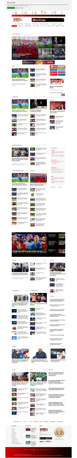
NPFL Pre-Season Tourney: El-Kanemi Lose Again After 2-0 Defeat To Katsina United (40, 204)
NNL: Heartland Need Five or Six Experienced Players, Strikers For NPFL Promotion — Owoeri (41, 209)
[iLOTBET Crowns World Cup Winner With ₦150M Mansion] (59, 354)
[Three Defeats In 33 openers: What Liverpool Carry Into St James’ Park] (20, 267)
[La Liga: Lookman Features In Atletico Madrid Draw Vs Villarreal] (45, 42)
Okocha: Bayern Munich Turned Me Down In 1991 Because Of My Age (57, 325)
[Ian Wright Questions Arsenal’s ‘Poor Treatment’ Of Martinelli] (32, 129)
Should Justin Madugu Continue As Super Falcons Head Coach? (52, 235)
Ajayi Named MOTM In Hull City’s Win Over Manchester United (22, 218)
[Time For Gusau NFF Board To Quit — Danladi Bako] (32, 264)
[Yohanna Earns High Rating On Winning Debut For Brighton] (58, 54)
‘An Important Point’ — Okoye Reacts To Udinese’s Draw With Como (22, 208)
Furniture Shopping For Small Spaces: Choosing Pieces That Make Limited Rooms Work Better (56, 404)
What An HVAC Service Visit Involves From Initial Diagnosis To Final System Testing (56, 412)
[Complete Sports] (17, 20)
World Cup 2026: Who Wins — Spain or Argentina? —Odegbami (41, 409)
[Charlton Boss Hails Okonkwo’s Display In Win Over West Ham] (32, 80)
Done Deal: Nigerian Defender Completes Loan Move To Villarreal (57, 321)
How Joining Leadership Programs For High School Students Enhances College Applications (56, 382)
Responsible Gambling (15, 442)
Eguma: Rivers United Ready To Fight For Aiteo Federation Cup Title (58, 162)
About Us (13, 428)
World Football (35, 23)
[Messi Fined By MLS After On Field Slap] (32, 134)
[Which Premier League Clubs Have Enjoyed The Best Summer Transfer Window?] (32, 278)
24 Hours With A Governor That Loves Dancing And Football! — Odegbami (41, 399)
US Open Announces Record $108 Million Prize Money (41, 323)
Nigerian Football (20, 23)
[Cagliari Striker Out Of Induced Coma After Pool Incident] (52, 291)
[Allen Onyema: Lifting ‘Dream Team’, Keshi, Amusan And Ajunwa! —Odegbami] (38, 376)
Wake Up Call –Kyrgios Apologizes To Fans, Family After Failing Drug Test (41, 328)
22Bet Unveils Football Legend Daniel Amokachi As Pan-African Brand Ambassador (20, 361)
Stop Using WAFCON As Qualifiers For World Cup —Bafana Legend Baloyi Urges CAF (41, 149)
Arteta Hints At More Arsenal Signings (57, 335)
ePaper (22, 15)
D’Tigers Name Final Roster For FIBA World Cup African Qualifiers (41, 332)
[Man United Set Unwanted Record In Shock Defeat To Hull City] (32, 125)
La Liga (31, 421)
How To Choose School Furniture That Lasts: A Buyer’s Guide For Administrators (56, 374)
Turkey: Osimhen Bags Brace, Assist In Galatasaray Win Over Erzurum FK (57, 169)
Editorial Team (14, 433)
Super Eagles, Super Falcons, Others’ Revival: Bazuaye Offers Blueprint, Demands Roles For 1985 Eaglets (41, 163)
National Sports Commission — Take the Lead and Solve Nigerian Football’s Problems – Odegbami (41, 389)
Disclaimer (13, 435)
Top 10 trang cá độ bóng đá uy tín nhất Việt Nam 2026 (22, 394)
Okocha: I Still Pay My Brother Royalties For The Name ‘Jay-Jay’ (41, 158)
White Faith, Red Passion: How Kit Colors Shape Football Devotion (56, 389)
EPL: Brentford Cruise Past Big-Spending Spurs (22, 124)
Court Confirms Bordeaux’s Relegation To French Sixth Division (21, 120)
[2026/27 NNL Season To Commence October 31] (32, 195)
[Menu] (13, 24)
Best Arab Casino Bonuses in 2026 (23, 411)
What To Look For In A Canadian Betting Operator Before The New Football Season (22, 403)
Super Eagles (16, 421)
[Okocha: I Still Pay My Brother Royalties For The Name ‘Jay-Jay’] (32, 159)
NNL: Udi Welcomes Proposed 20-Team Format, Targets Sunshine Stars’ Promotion (41, 214)
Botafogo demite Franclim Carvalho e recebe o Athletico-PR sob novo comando (20, 384)
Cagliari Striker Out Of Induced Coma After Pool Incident (59, 290)
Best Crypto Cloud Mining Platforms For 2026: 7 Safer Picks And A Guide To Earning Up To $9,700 (22, 311)
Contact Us (13, 429)
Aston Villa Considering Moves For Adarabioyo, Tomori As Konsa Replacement (59, 122)
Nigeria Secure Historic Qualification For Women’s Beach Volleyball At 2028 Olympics (41, 313)
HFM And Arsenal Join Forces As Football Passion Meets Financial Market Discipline (22, 327)
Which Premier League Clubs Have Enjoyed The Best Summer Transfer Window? (41, 278)
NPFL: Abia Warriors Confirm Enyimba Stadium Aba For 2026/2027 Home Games (40, 224)
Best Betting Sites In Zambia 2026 (22, 397)
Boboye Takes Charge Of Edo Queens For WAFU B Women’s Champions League (40, 219)
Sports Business (52, 421)
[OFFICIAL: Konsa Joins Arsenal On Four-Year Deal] (57, 105)
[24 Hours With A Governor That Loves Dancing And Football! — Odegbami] (32, 400)
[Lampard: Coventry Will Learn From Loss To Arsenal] (14, 134)
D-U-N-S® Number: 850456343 (16, 443)
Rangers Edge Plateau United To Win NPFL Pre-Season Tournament (22, 55)
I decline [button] (12, 7)
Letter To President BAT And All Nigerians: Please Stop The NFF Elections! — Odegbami (41, 394)
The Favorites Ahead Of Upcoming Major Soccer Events (41, 268)
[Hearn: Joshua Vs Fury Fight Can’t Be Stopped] (38, 297)
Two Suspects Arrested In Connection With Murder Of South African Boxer (57, 274)
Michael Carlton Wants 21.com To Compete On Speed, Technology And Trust (39, 361)
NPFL (21, 421)
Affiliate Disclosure (15, 440)
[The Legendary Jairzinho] (32, 274)
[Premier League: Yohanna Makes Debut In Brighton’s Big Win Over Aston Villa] (32, 75)
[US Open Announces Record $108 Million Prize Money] (32, 323)
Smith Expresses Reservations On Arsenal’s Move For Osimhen (56, 344)
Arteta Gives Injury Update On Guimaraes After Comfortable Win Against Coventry (22, 129)
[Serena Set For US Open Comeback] (32, 309)
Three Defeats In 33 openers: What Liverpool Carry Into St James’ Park (20, 274)
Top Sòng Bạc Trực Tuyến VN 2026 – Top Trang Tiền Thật (22, 408)
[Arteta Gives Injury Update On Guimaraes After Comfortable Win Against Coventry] (14, 129)
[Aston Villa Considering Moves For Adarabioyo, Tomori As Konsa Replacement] (52, 122)
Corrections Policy (14, 439)
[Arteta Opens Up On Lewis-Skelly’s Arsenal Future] (52, 117)
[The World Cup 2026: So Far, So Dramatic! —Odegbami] (32, 414)
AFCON (24, 421)
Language (60, 23)
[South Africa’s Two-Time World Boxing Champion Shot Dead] (52, 279)
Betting (14, 15)
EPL (27, 421)
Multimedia (55, 23)
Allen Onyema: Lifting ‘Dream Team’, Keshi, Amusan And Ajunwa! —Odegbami (38, 384)
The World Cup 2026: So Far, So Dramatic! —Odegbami (41, 413)
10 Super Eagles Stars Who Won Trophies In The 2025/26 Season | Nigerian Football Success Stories (52, 243)
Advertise (13, 430)
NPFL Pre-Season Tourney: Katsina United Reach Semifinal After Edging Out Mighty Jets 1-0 (41, 199)
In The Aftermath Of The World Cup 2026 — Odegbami (41, 404)
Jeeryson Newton (54, 160)
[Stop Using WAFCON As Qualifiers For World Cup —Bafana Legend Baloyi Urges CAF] (32, 149)
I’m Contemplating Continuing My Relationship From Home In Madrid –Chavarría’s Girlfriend (59, 285)
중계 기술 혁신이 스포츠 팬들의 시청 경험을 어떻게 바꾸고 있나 (22, 389)
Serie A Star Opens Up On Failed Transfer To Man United (59, 127)
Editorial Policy (14, 438)
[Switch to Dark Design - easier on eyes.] (62, 15)
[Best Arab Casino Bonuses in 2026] (14, 413)
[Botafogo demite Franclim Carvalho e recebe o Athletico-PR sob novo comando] (20, 376)
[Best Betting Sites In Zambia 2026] (14, 399)
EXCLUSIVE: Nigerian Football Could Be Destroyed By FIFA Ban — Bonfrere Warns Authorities (41, 120)
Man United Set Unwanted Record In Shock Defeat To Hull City (41, 124)
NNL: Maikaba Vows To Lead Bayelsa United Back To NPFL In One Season (45, 56)
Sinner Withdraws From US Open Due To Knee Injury (41, 318)
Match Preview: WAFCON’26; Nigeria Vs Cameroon (52, 250)
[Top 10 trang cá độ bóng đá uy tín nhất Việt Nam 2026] (14, 394)
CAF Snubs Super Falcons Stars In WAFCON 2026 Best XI (41, 154)
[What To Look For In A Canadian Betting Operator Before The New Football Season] (14, 403)
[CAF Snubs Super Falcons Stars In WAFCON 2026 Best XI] (32, 154)
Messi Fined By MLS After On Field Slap (41, 133)
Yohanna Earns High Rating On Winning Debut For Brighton (58, 57)
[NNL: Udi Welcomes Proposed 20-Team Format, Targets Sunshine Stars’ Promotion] (32, 214)
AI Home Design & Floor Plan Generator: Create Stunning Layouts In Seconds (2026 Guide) (22, 332)
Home (15, 23)
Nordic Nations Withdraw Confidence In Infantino (57, 45)
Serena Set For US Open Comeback (39, 309)
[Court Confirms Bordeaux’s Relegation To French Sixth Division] (14, 120)
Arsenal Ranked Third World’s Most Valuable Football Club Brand (56, 339)
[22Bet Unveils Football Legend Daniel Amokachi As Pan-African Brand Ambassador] (21, 354)
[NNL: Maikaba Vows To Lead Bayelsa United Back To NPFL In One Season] (45, 54)
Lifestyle (40, 421)
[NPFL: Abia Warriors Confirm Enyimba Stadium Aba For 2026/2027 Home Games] (32, 225)
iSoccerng (46, 421)
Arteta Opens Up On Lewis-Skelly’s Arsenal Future (59, 116)
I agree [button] (9, 7)
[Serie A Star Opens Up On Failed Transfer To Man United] (52, 127)
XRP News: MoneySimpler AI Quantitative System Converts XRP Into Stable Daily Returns (22, 322)
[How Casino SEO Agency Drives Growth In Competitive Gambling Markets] (14, 338)
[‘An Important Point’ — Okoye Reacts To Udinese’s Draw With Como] (14, 208)
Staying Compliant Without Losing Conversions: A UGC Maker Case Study (20, 305)
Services (18, 15)
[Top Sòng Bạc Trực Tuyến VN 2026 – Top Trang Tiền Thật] (14, 408)
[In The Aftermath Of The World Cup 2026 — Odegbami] (32, 405)
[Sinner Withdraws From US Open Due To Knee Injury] (32, 319)
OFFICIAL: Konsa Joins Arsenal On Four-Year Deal (57, 112)
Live (50, 23)
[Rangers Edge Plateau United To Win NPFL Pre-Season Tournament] (25, 48)
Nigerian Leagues (28, 23)
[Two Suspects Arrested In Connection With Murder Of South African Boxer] (57, 267)
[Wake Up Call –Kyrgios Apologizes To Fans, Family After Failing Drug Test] (32, 328)
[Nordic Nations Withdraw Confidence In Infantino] (58, 42)
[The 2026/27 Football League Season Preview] (29, 244)
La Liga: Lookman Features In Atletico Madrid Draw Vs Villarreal (44, 44)
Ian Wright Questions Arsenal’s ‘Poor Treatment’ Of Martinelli (41, 129)
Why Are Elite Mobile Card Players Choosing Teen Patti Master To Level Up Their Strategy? (56, 396)
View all (44, 66)
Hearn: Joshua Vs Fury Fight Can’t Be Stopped (38, 304)
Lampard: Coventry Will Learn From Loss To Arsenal (22, 133)
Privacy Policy (14, 436)
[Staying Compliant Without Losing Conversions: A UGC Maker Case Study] (20, 297)
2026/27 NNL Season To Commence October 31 (39, 194)
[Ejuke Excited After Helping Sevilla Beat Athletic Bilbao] (14, 223)
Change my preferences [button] (19, 7)
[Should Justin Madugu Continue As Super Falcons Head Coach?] (62, 236)
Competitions (46, 23)
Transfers (41, 23)
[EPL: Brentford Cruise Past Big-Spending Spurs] (14, 125)
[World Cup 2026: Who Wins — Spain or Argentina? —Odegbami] (32, 409)
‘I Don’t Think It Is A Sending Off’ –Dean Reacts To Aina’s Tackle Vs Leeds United (41, 85)
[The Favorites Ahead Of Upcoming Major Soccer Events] (32, 269)
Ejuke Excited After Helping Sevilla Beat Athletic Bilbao (22, 223)
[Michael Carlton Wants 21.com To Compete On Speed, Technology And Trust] (40, 354)
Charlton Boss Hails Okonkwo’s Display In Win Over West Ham (41, 80)
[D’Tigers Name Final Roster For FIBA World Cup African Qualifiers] (32, 333)
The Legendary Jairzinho (40, 272)
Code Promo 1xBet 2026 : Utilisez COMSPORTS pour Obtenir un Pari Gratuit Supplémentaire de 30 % (57, 315)
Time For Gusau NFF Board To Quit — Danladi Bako (41, 264)
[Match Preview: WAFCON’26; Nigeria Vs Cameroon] (62, 251)
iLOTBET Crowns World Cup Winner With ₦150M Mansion (58, 360)
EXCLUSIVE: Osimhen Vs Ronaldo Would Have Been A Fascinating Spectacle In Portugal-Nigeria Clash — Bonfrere (57, 300)
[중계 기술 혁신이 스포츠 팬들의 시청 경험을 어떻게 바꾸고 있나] (14, 390)
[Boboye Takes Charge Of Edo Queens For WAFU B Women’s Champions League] (32, 219)
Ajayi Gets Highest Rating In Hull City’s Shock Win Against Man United (22, 213)
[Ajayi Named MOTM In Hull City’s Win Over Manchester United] (14, 219)
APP (24, 15)
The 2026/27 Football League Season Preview (27, 251)
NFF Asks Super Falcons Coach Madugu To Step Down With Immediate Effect (57, 310)
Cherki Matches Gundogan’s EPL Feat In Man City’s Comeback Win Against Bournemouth (22, 115)
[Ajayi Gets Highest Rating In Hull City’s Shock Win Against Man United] (14, 214)
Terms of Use (14, 432)
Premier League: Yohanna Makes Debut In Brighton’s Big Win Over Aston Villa (41, 74)
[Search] (63, 15)
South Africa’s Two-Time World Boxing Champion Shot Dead (60, 279)
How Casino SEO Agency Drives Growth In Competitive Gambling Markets (22, 337)
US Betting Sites (60, 421)
